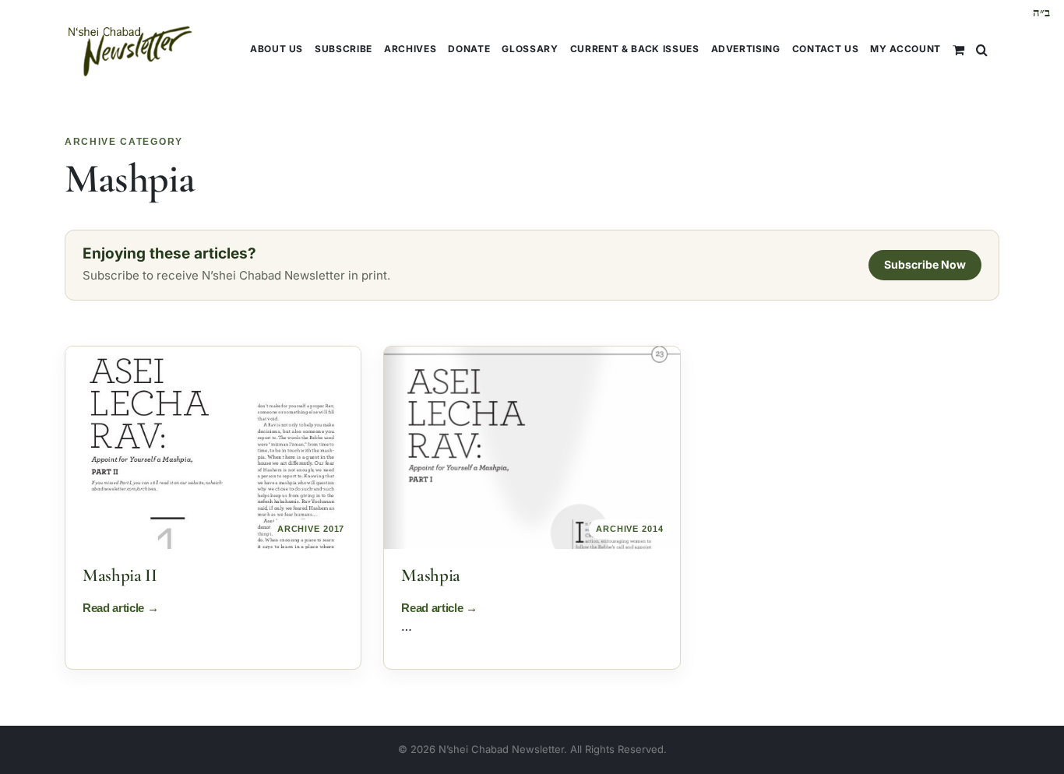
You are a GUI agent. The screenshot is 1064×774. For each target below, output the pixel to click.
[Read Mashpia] (531, 448)
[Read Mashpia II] (213, 448)
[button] (982, 48)
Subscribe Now (925, 264)
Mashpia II (120, 575)
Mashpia (430, 575)
